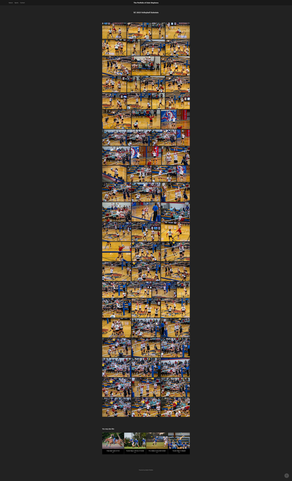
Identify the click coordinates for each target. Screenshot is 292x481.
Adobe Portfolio (149, 470)
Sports (16, 3)
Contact (22, 3)
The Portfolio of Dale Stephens (146, 3)
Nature (11, 3)
